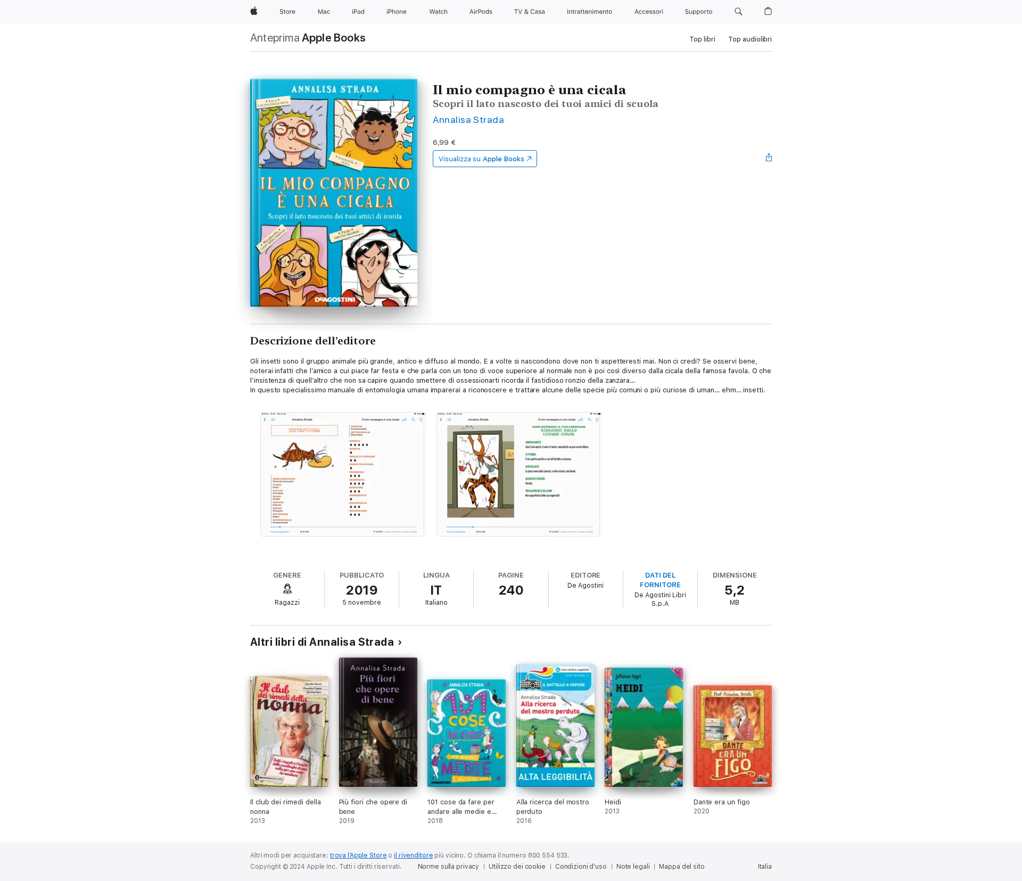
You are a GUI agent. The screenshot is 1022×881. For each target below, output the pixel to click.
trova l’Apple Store (358, 855)
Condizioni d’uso (581, 866)
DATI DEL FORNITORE (660, 580)
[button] (738, 11)
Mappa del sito (681, 866)
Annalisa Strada (468, 119)
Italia (765, 866)
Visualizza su (481, 159)
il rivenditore (413, 855)
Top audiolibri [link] (750, 39)
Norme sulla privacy (449, 866)
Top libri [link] (702, 39)
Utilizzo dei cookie (517, 866)
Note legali (633, 866)
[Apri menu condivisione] (769, 158)
